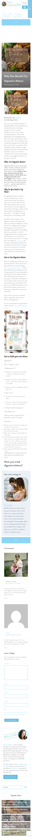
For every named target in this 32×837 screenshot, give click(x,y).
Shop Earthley (17, 16)
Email (6, 693)
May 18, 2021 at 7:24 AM (13, 584)
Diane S (8, 633)
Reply (5, 598)
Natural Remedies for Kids (15, 765)
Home (4, 14)
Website (6, 701)
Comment (7, 664)
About (10, 14)
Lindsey (17, 117)
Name (6, 684)
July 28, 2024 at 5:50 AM (13, 635)
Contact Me (18, 14)
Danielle (6, 85)
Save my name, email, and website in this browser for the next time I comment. (15, 713)
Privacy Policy (7, 16)
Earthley (14, 768)
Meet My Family (10, 777)
